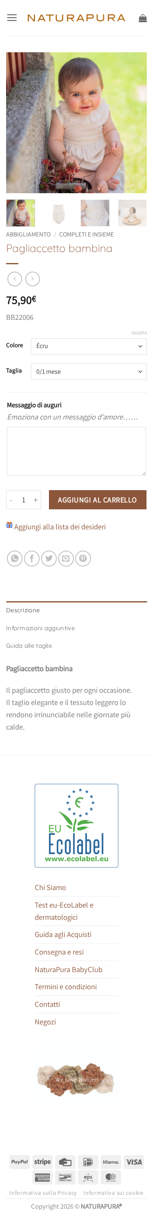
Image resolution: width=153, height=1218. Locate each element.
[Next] (133, 123)
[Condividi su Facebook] (32, 558)
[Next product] (14, 279)
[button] (12, 18)
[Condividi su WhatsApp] (14, 558)
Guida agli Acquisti (63, 934)
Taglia (14, 370)
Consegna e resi (59, 952)
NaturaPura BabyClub (68, 969)
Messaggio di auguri (34, 404)
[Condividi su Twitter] (49, 558)
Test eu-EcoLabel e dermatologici (64, 911)
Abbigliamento (28, 234)
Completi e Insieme (86, 234)
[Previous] (19, 123)
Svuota (139, 333)
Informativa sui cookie (113, 1192)
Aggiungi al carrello (97, 499)
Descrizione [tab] (23, 610)
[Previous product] (32, 279)
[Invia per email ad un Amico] (66, 558)
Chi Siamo (50, 887)
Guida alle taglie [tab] (29, 645)
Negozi (45, 1021)
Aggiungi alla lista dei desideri (60, 526)
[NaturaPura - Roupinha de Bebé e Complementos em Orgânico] (76, 18)
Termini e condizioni (66, 986)
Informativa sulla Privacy (43, 1192)
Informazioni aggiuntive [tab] (40, 628)
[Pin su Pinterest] (83, 558)
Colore (14, 345)
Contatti (47, 1004)
